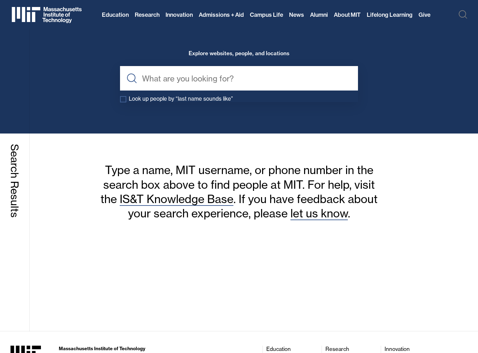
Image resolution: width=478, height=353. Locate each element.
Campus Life (266, 14)
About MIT (347, 14)
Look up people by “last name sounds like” (181, 99)
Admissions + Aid (221, 14)
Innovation (179, 14)
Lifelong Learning (389, 14)
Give (424, 14)
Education (115, 14)
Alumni (319, 14)
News (296, 14)
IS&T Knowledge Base (176, 199)
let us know (319, 213)
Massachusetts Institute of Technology (102, 348)
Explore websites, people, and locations (239, 54)
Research (147, 14)
